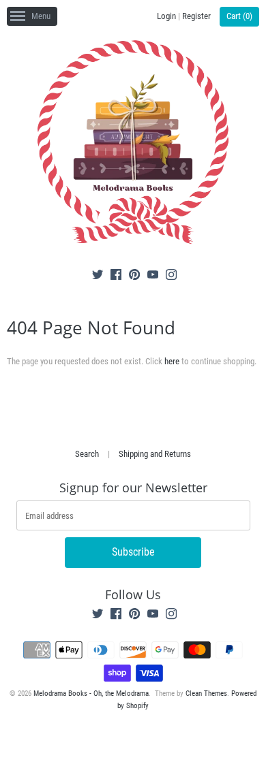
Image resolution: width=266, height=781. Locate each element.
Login (166, 16)
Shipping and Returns (155, 454)
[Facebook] (115, 276)
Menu (40, 16)
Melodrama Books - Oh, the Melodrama (91, 693)
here (171, 361)
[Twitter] (97, 276)
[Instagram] (171, 276)
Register (196, 16)
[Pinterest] (134, 276)
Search (87, 454)
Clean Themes (206, 693)
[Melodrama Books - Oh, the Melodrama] (133, 144)
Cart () (239, 16)
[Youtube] (152, 276)
